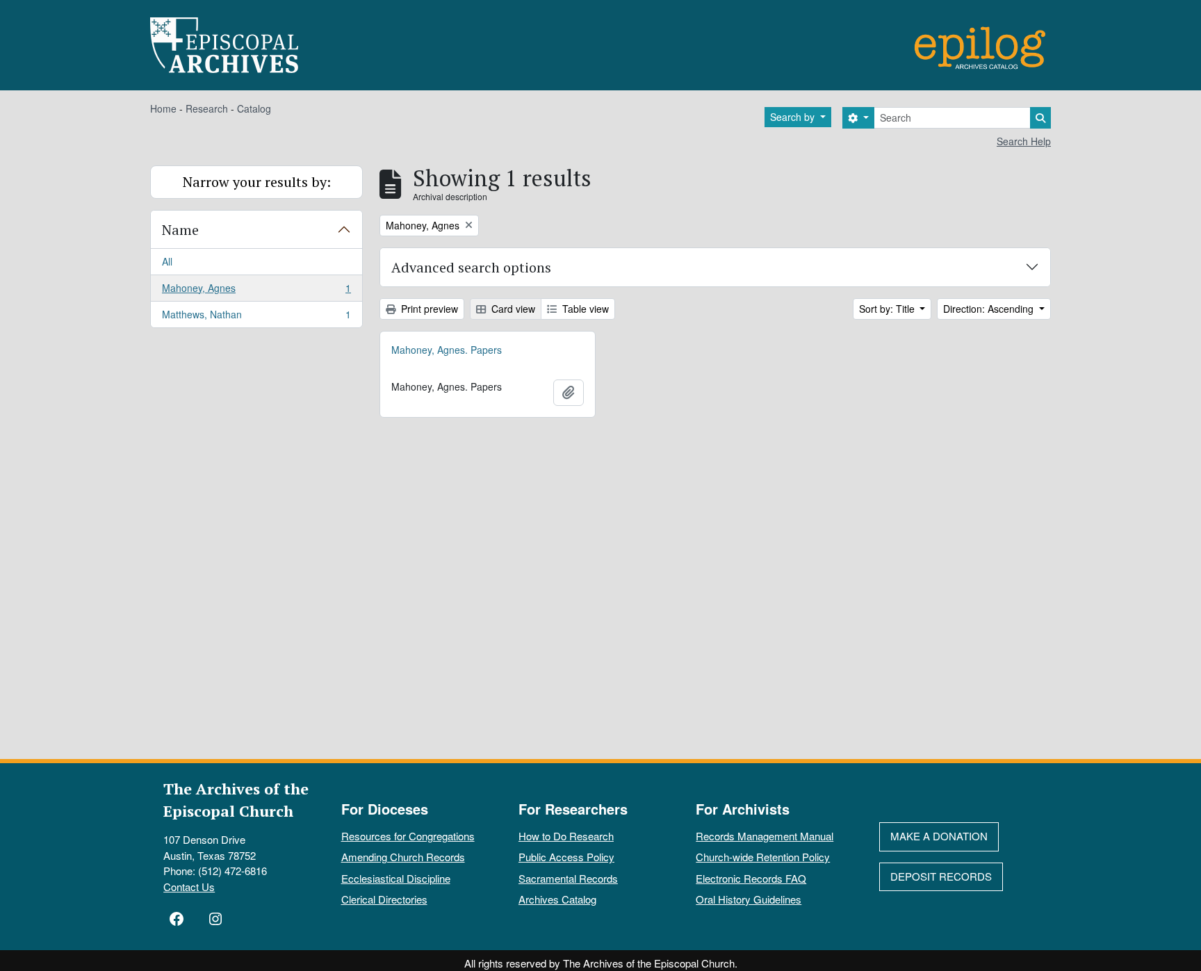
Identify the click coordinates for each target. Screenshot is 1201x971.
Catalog (254, 108)
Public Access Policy (566, 856)
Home (163, 108)
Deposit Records (941, 876)
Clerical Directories (384, 899)
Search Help (1024, 141)
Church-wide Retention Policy (763, 856)
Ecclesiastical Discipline (395, 878)
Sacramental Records (568, 878)
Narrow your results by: (257, 181)
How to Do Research (566, 836)
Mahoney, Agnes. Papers (446, 350)
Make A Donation (939, 836)
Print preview (428, 309)
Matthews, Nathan (256, 317)
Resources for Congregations (408, 836)
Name (180, 229)
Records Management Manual (764, 836)
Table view (584, 309)
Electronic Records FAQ (751, 878)
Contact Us (189, 886)
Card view (512, 309)
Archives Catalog (557, 899)
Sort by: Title (888, 309)
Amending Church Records (403, 856)
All (167, 261)
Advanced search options (471, 267)
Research (207, 108)
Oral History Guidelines (748, 899)
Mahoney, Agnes (256, 291)
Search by (793, 117)
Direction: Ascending (989, 309)
